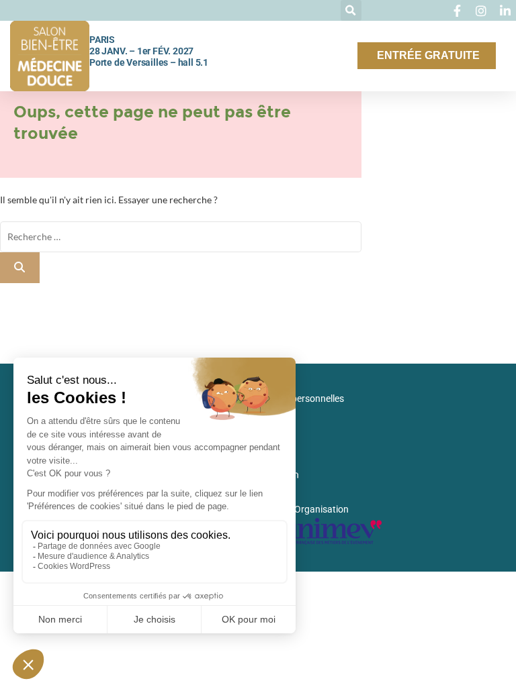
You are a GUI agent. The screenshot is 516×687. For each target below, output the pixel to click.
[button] (351, 10)
